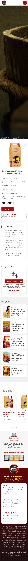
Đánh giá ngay (14, 325)
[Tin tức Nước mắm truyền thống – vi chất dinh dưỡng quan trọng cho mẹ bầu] (6, 346)
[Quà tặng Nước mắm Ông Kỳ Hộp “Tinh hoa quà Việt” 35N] (8, 436)
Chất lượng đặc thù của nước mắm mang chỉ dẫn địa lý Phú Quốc (17, 362)
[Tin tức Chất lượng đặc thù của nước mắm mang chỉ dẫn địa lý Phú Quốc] (6, 361)
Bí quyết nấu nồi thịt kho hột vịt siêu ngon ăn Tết (17, 406)
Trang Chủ (4, 171)
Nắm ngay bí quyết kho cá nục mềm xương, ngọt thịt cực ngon (17, 392)
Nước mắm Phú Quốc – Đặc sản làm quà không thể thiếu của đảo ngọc (17, 377)
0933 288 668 (11, 249)
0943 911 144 (8, 528)
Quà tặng (16, 171)
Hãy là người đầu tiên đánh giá (14, 315)
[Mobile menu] (25, 3)
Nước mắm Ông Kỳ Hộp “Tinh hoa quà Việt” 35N (8, 447)
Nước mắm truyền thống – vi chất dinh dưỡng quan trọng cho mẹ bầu (18, 346)
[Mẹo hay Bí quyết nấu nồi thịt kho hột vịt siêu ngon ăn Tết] (6, 406)
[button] (11, 461)
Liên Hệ (8, 244)
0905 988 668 (8, 553)
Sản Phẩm (10, 171)
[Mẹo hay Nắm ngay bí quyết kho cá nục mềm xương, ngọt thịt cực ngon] (6, 392)
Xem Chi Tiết (6, 453)
